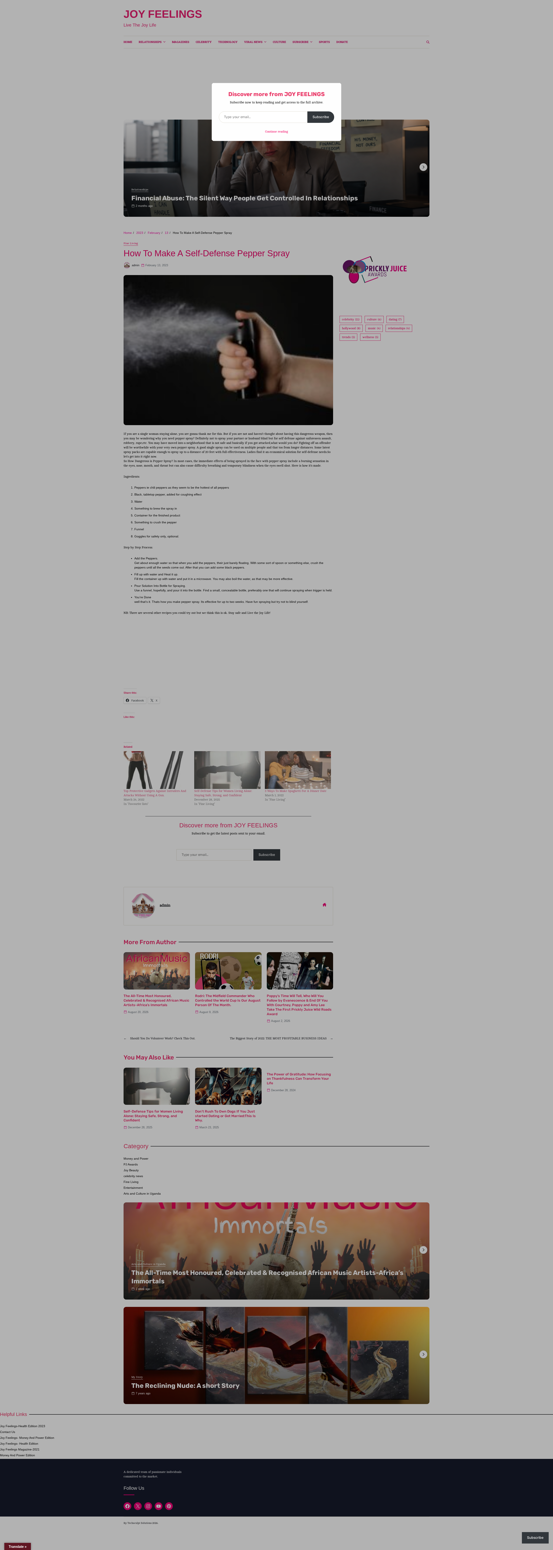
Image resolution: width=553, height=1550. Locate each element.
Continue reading (276, 131)
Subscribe (321, 117)
